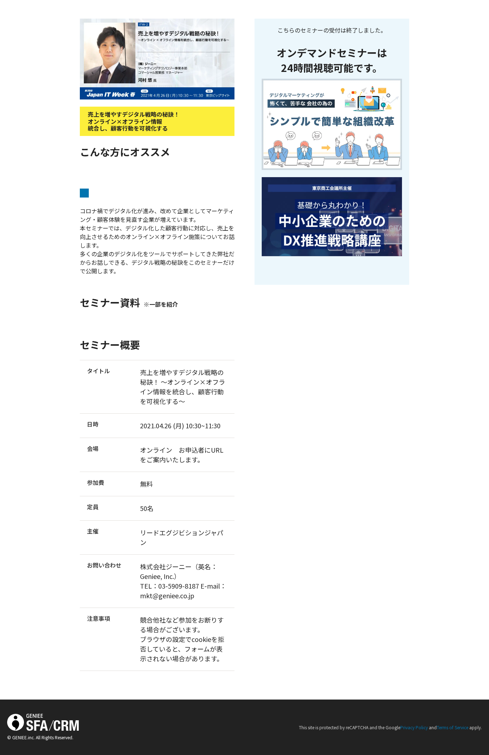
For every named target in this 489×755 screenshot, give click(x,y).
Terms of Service (452, 727)
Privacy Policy (414, 727)
